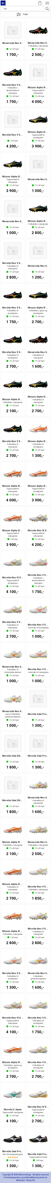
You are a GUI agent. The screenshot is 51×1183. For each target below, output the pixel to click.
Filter (25, 14)
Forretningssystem (12, 1177)
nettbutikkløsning (31, 1177)
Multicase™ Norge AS (25, 1180)
